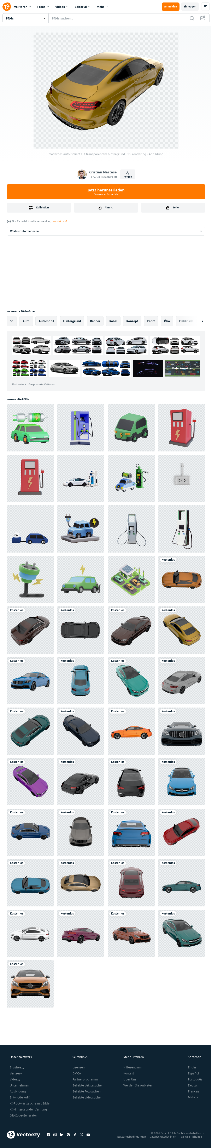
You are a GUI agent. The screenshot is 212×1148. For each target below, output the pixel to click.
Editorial (81, 7)
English (190, 1067)
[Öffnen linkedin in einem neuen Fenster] (61, 1134)
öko (167, 321)
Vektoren (20, 7)
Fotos (41, 7)
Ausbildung (17, 1091)
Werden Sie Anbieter (137, 1085)
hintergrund (72, 321)
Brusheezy (16, 1067)
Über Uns (129, 1079)
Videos (60, 7)
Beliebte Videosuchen (87, 1097)
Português (192, 1079)
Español (190, 1073)
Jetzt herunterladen (104, 192)
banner (95, 321)
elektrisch (186, 321)
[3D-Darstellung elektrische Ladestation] (181, 427)
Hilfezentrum (132, 1067)
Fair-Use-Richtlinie (188, 1136)
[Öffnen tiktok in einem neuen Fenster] (75, 1134)
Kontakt (128, 1073)
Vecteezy (15, 1073)
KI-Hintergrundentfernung (28, 1109)
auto (26, 321)
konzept (132, 321)
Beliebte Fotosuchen (86, 1091)
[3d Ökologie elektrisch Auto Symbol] (131, 427)
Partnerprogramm (84, 1079)
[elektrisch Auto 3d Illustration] (80, 529)
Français (191, 1091)
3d (11, 321)
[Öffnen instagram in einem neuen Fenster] (55, 1134)
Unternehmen (19, 1085)
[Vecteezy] (6, 6)
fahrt (151, 321)
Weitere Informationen (24, 231)
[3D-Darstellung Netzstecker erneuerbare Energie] (30, 579)
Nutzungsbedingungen (128, 1136)
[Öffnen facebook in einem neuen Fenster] (48, 1134)
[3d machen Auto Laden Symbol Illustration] (131, 478)
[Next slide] (195, 321)
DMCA (76, 1073)
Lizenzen (78, 1067)
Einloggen (187, 6)
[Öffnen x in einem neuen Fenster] (81, 1134)
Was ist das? (60, 221)
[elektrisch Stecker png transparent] (181, 478)
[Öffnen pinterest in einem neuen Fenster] (68, 1134)
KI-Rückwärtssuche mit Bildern (30, 1103)
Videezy (14, 1079)
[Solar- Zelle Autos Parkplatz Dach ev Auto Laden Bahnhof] (131, 579)
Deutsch (191, 1085)
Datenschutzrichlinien (159, 1136)
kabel (113, 321)
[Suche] (188, 18)
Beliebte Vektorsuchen (87, 1085)
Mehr (100, 7)
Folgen (126, 176)
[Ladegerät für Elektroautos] (131, 529)
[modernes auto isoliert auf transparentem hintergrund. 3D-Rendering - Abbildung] (181, 579)
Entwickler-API (19, 1097)
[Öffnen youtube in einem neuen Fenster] (88, 1134)
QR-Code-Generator (23, 1115)
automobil (46, 321)
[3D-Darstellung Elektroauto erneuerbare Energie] (80, 579)
